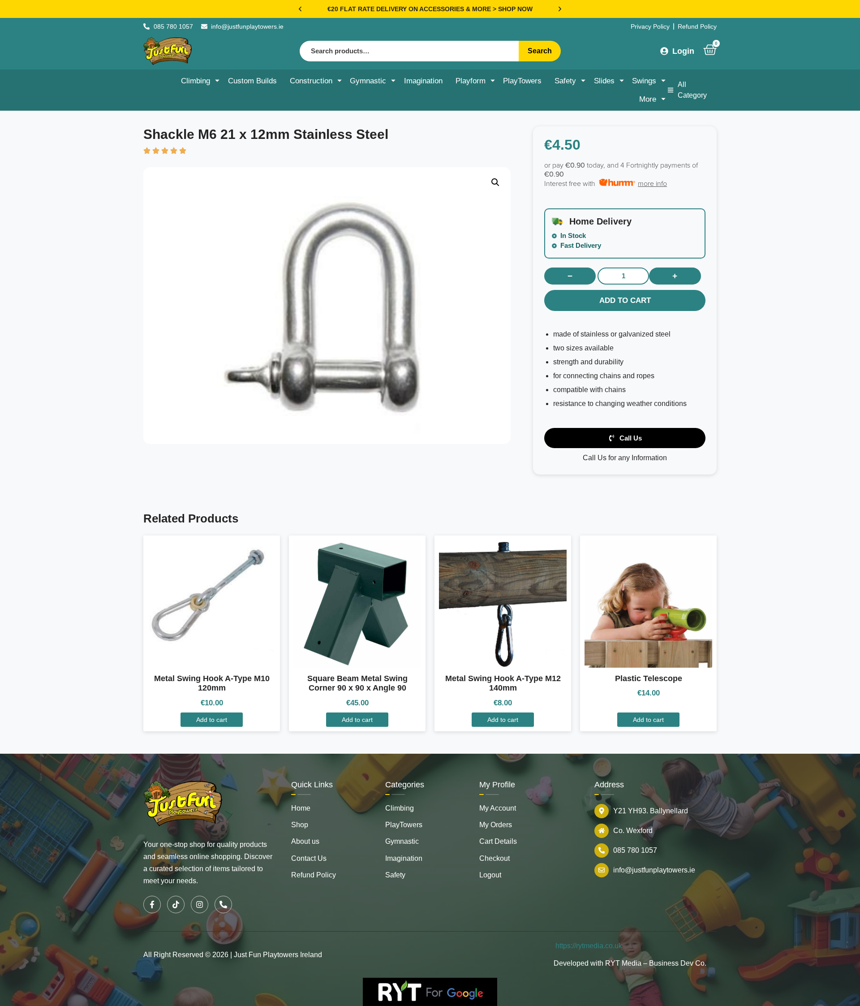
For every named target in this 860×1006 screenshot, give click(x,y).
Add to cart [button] (211, 719)
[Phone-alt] (223, 904)
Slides (604, 81)
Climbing (195, 81)
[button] (300, 9)
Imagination (423, 81)
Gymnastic (368, 81)
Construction (311, 81)
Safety (565, 81)
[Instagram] (199, 904)
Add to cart (625, 300)
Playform (471, 81)
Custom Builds (252, 81)
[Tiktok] (176, 904)
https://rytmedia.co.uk (588, 946)
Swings (644, 81)
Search (540, 51)
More (647, 99)
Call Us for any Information (625, 458)
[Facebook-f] (152, 904)
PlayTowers (522, 81)
